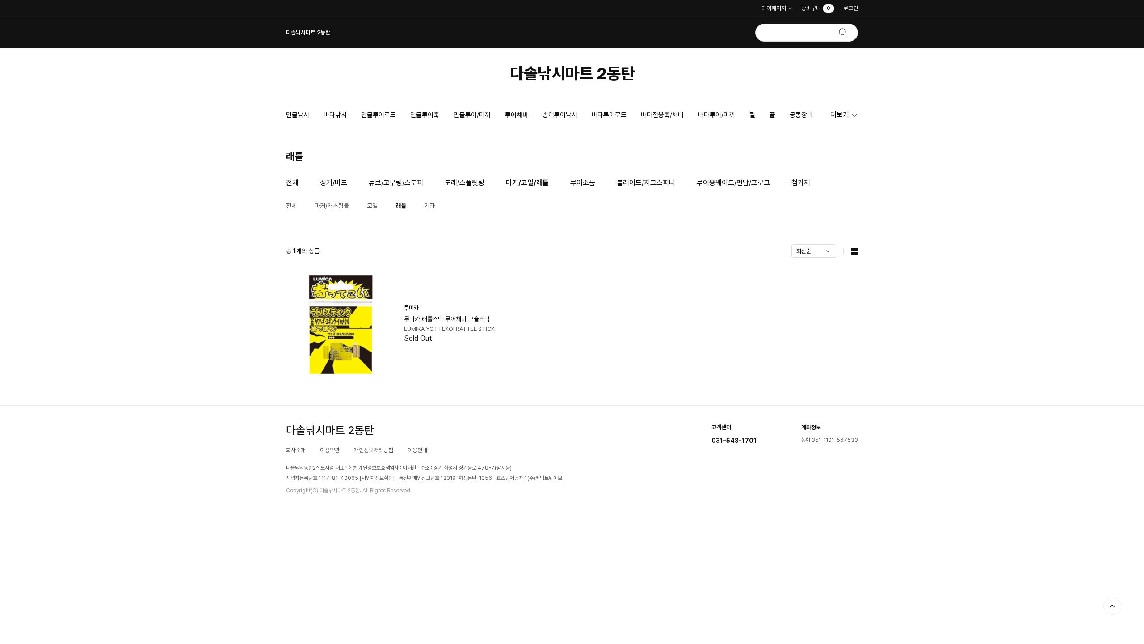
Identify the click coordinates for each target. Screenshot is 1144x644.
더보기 (839, 114)
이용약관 (330, 450)
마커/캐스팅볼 (332, 205)
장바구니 (815, 8)
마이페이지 (773, 8)
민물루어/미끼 (472, 115)
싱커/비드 (333, 182)
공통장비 (801, 115)
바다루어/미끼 (716, 115)
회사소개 (296, 450)
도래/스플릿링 (464, 182)
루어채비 (516, 115)
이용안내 (417, 450)
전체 (292, 182)
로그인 (850, 8)
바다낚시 (335, 115)
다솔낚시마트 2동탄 (572, 73)
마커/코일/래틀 (527, 182)
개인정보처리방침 (373, 450)
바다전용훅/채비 (662, 115)
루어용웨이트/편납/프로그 (733, 182)
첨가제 (800, 182)
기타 (429, 205)
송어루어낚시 (560, 115)
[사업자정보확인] (377, 478)
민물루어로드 (378, 115)
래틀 (400, 205)
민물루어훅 (424, 115)
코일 (372, 205)
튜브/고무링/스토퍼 (396, 182)
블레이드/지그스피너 (646, 182)
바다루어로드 (609, 115)
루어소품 (582, 182)
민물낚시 (297, 115)
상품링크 (427, 324)
